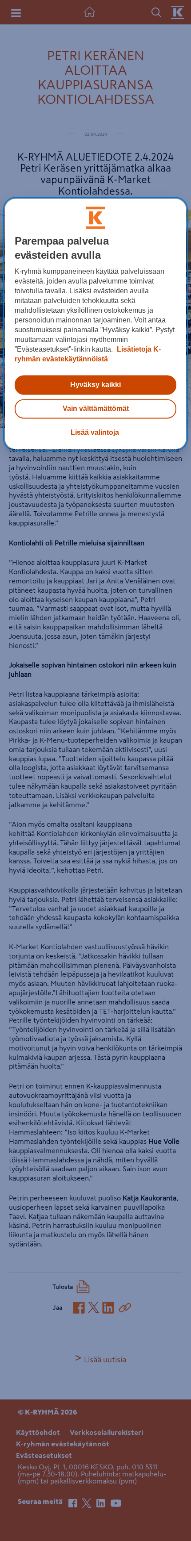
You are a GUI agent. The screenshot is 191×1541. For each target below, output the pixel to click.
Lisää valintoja (95, 432)
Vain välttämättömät (96, 408)
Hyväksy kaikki (95, 384)
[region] (96, 324)
